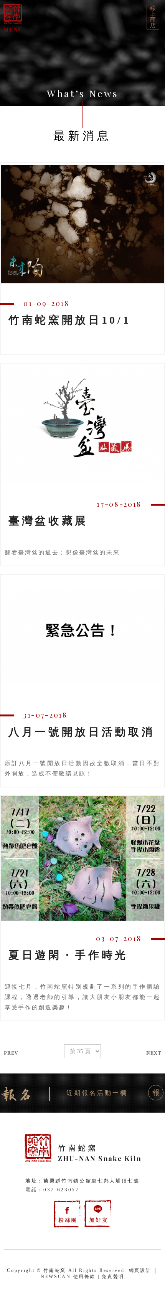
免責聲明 (113, 1276)
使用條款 (84, 1276)
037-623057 (61, 1189)
